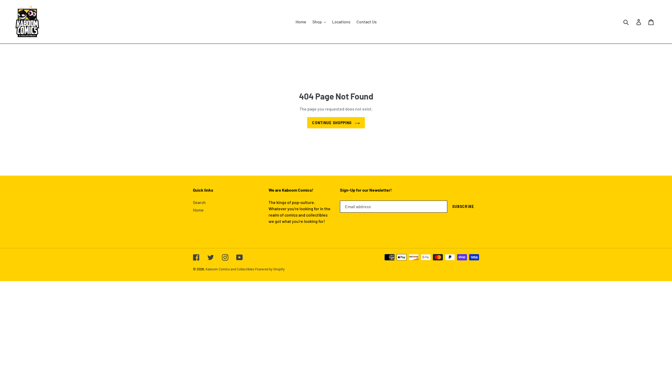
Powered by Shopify (270, 269)
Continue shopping (332, 122)
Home (198, 209)
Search (199, 202)
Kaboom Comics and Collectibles (230, 269)
